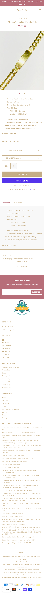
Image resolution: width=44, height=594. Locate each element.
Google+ (7, 357)
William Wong (22, 559)
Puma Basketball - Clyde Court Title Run (14, 456)
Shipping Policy (6, 376)
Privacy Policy (6, 385)
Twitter (7, 343)
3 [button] (24, 93)
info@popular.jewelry (8, 330)
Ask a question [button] (22, 267)
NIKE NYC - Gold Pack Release (11, 464)
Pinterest (7, 348)
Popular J (20, 557)
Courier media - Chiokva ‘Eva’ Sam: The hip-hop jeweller (18, 537)
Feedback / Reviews (8, 382)
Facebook (8, 340)
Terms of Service (7, 388)
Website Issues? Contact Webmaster (22, 562)
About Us (5, 397)
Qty (6, 166)
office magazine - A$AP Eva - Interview (13, 524)
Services (4, 373)
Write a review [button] (22, 262)
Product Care (6, 370)
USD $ (21, 552)
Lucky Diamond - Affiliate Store (11, 409)
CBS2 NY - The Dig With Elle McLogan (13, 516)
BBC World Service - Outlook (10, 467)
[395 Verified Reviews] (22, 316)
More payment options (22, 185)
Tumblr (7, 354)
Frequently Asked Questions (10, 367)
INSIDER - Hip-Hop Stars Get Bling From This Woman (17, 490)
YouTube (7, 351)
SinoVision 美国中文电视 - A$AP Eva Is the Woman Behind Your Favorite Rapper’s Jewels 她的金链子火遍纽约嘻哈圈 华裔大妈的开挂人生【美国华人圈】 (21, 532)
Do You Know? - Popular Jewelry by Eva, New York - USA (18, 540)
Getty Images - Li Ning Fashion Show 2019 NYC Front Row (19, 543)
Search (4, 415)
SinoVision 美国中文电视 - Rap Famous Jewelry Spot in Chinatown (21, 527)
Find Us (4, 406)
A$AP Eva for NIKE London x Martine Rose (14, 461)
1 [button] (19, 93)
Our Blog (4, 412)
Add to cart (22, 174)
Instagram (8, 346)
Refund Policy (6, 379)
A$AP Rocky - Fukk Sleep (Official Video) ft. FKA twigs (17, 458)
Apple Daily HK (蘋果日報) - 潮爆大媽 (12, 513)
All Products (5, 400)
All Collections (6, 403)
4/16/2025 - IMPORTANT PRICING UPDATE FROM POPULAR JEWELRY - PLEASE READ (22, 3)
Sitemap (4, 418)
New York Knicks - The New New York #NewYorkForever (18, 433)
